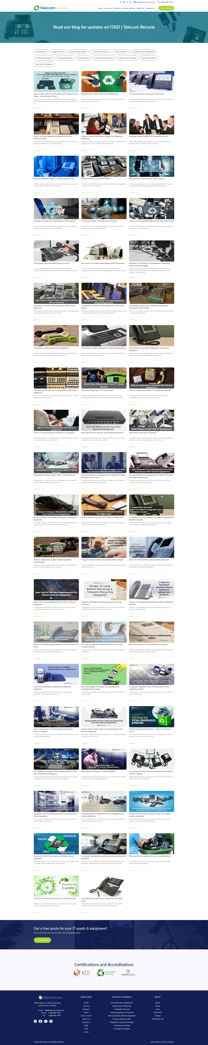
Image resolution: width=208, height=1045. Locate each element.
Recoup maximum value (122, 1019)
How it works (86, 1016)
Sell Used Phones (83, 58)
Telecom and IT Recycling (127, 58)
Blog (86, 1025)
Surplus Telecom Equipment (104, 58)
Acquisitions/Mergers (122, 1029)
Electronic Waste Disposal (78, 52)
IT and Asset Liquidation (100, 52)
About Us (140, 8)
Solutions (117, 8)
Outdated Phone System (44, 58)
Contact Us (150, 8)
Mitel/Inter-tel (157, 1019)
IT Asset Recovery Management (143, 52)
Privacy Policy (155, 1042)
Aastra (157, 1003)
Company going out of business (122, 1012)
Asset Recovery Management (122, 1003)
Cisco (158, 1009)
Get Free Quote (166, 8)
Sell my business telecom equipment (122, 1016)
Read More (37, 108)
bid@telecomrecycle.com (145, 2)
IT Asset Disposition (120, 52)
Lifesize (157, 1016)
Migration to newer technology (122, 1022)
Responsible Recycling (65, 58)
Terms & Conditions (167, 1042)
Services (107, 8)
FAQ (86, 1029)
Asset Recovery (41, 52)
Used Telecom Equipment (44, 64)
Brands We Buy (129, 8)
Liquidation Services (122, 1009)
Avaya (157, 1006)
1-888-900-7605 (166, 2)
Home (100, 8)
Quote (86, 1032)
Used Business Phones (149, 58)
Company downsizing (122, 1025)
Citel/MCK (158, 1012)
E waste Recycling (58, 52)
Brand (86, 1012)
